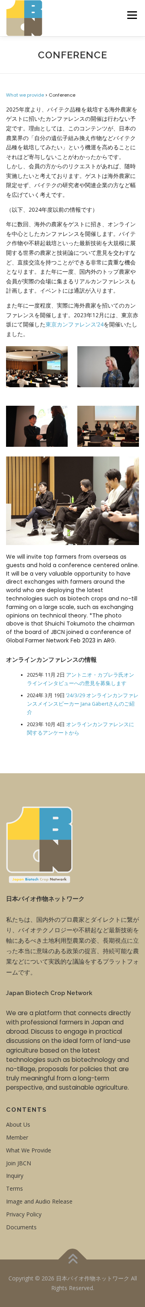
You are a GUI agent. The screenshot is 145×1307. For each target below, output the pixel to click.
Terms (14, 1188)
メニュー (132, 15)
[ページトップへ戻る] (72, 1259)
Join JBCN (18, 1163)
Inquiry (14, 1175)
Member (17, 1137)
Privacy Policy (23, 1214)
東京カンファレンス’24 (75, 324)
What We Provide (28, 1150)
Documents (21, 1227)
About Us (18, 1124)
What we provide (25, 95)
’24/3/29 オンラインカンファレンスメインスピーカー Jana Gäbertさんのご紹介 (83, 704)
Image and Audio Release (39, 1201)
